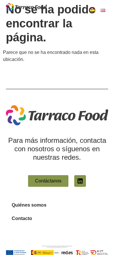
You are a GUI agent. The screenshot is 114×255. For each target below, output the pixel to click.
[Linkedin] (80, 181)
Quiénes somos (29, 205)
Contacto (22, 218)
